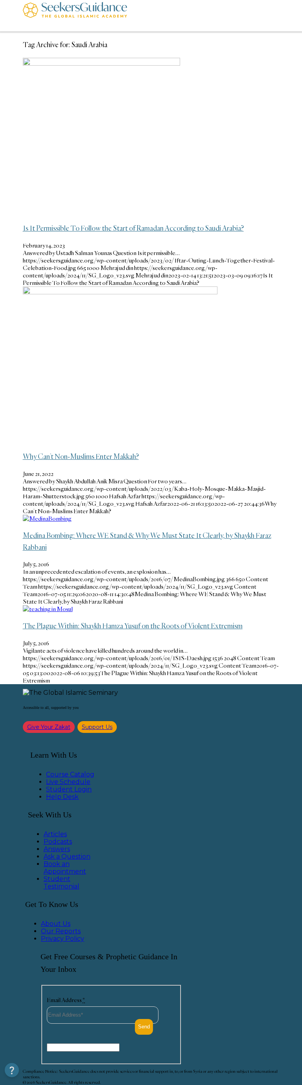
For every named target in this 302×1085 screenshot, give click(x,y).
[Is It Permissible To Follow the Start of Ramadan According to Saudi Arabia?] (101, 63)
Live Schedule (68, 782)
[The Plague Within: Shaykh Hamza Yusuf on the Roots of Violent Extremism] (48, 609)
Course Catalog (70, 774)
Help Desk (62, 796)
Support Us (97, 727)
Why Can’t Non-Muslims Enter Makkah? (81, 456)
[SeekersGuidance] (75, 15)
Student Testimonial (61, 882)
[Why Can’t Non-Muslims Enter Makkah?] (120, 292)
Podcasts (58, 841)
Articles (55, 834)
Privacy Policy (62, 938)
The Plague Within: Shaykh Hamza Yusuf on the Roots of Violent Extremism (133, 625)
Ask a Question (67, 856)
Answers (57, 849)
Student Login (69, 789)
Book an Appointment (65, 867)
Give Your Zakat (48, 727)
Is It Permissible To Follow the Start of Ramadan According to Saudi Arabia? (133, 228)
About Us (55, 923)
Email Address (66, 1000)
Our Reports (61, 931)
